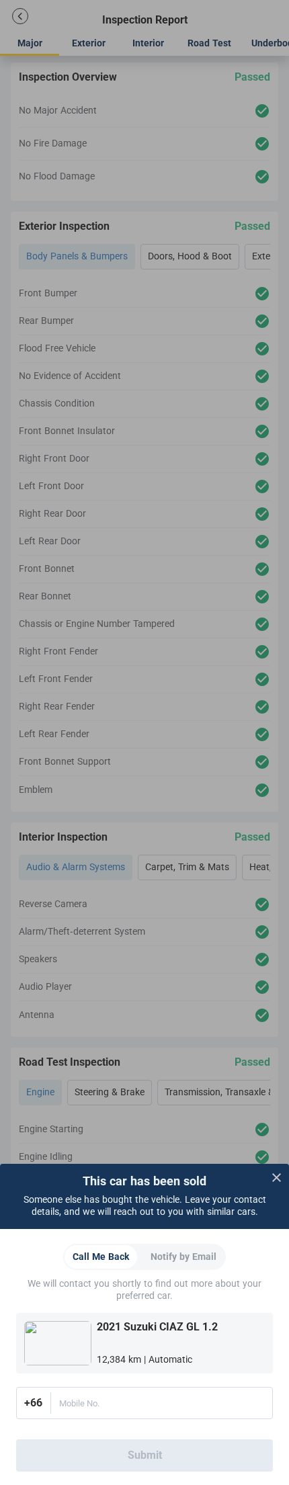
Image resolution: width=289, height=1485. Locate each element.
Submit (145, 1455)
